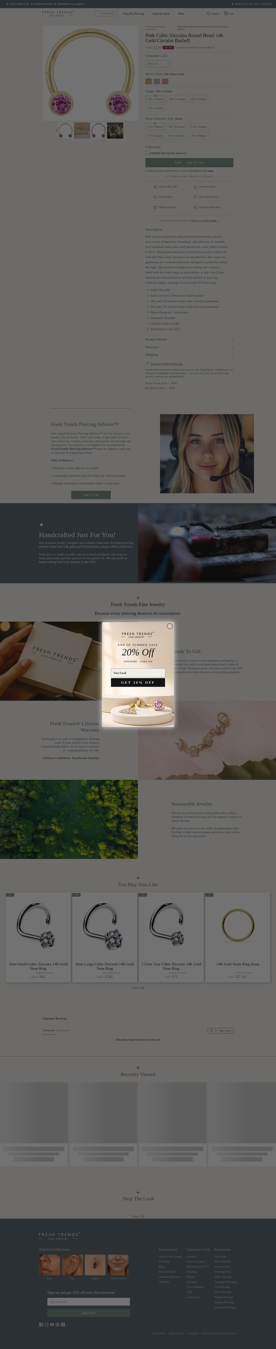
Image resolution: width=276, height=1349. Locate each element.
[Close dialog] (170, 626)
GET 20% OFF (138, 682)
